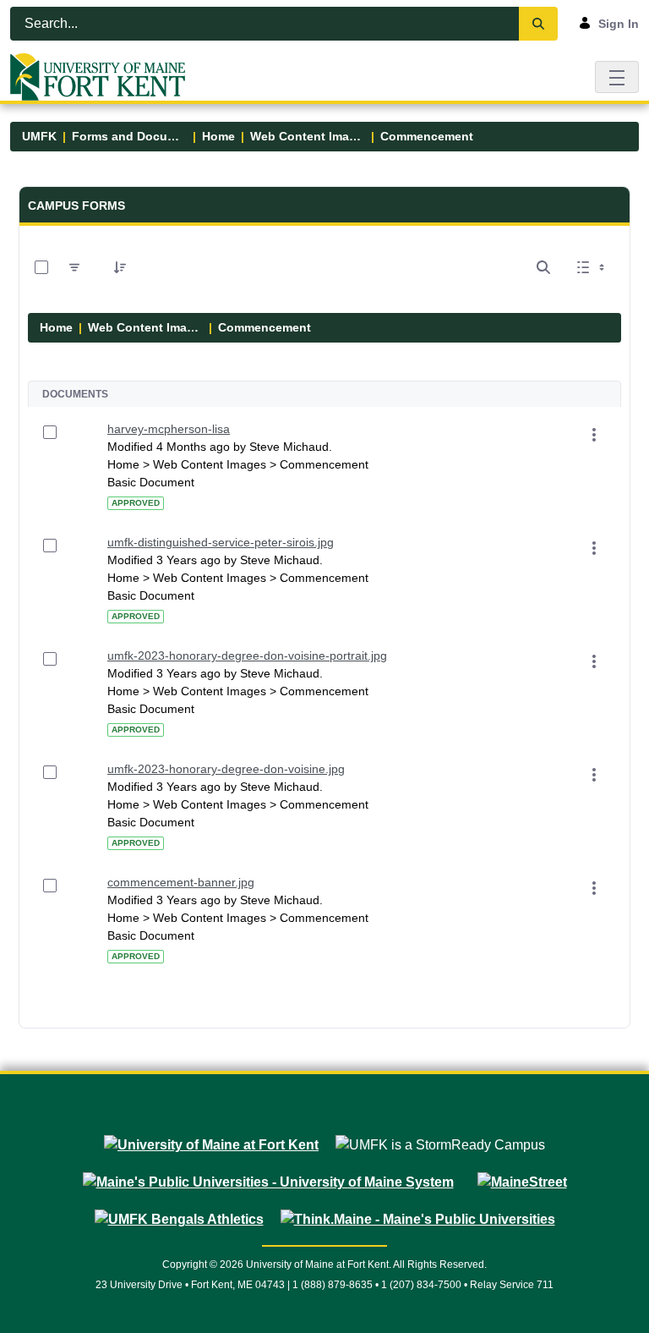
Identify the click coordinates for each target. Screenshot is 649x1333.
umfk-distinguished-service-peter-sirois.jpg (220, 542)
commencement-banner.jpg (180, 882)
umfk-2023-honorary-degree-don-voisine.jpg (226, 769)
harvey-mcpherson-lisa (168, 429)
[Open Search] (543, 267)
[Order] (120, 267)
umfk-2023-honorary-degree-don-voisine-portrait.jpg (247, 655)
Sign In (618, 23)
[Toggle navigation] (617, 76)
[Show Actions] (594, 434)
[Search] (538, 23)
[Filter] (74, 267)
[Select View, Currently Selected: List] (592, 267)
